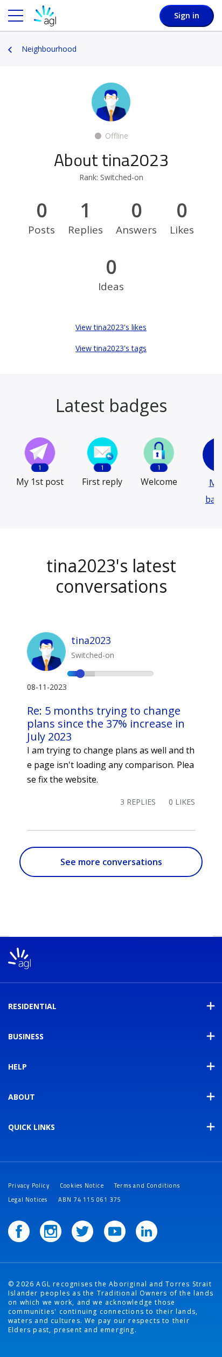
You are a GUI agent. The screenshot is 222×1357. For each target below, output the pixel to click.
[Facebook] (19, 1231)
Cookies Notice (82, 1185)
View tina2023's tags (111, 348)
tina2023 (91, 640)
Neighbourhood (49, 49)
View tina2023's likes (111, 327)
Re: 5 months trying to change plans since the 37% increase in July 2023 (106, 723)
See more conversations (111, 862)
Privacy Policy (29, 1185)
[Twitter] (82, 1231)
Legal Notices (28, 1199)
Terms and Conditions (147, 1185)
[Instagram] (50, 1231)
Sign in (186, 15)
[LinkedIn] (146, 1231)
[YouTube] (115, 1231)
